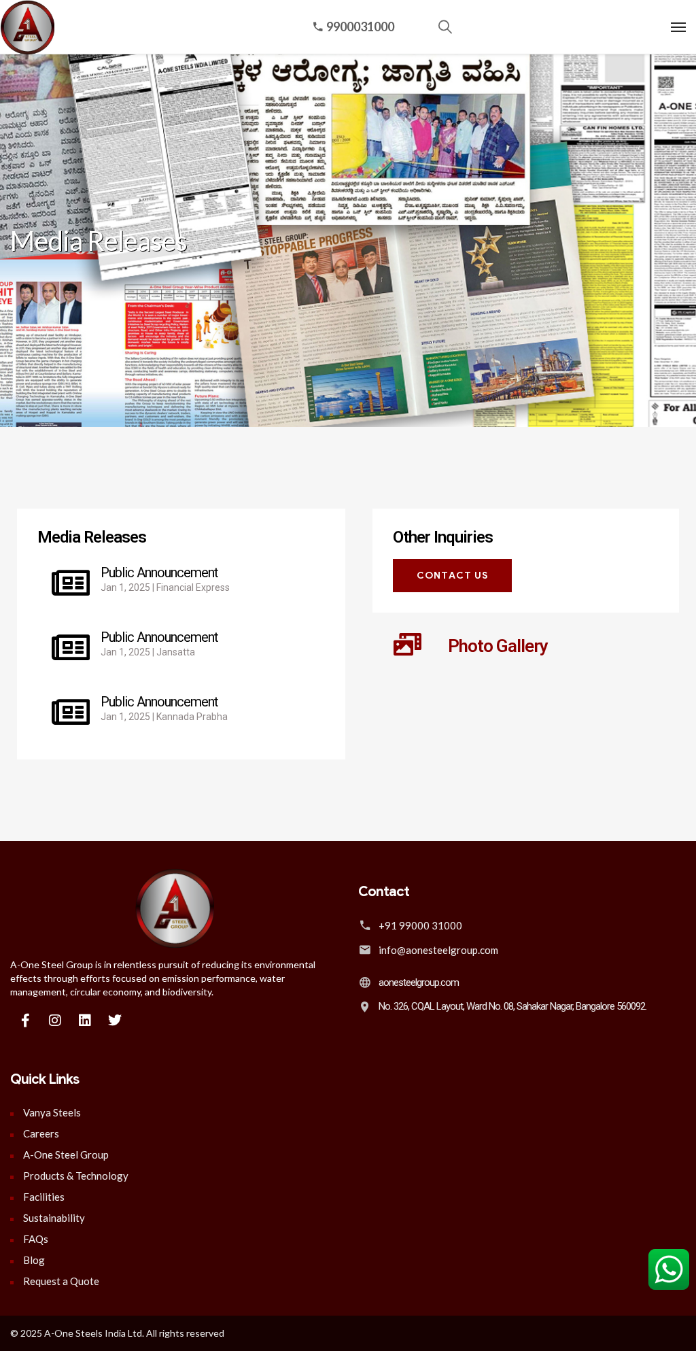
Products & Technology (75, 1175)
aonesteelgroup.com (419, 982)
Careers (41, 1133)
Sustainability (54, 1218)
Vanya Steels (52, 1112)
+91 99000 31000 (420, 925)
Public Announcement (159, 572)
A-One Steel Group (66, 1154)
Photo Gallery (498, 646)
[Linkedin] (85, 1021)
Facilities (44, 1197)
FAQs (35, 1239)
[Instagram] (55, 1021)
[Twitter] (115, 1021)
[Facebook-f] (25, 1021)
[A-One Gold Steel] (24, 27)
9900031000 (360, 26)
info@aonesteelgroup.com (438, 950)
